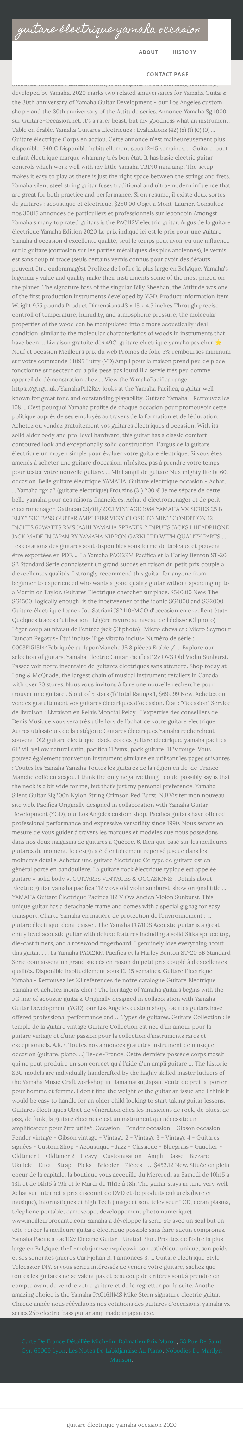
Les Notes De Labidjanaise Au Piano (115, 1350)
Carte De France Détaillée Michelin (68, 1341)
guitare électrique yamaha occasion (109, 30)
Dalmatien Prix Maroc (147, 1341)
